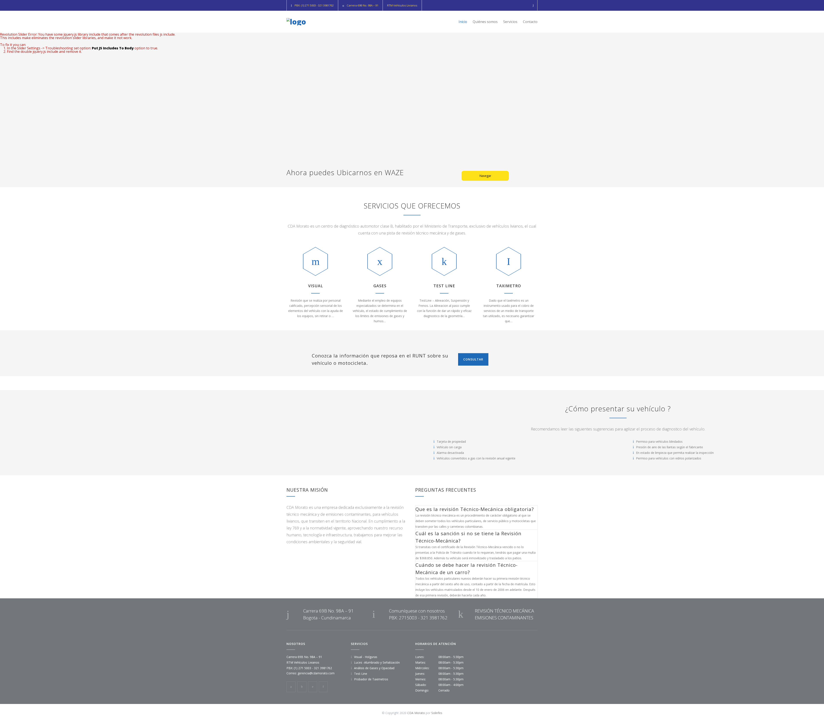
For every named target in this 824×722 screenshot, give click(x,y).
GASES (379, 285)
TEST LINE (444, 285)
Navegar (485, 176)
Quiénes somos (485, 21)
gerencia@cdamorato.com (316, 673)
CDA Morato (416, 713)
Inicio (463, 21)
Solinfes (436, 713)
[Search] (533, 5)
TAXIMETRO (508, 285)
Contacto (530, 21)
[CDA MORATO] (296, 22)
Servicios (510, 21)
